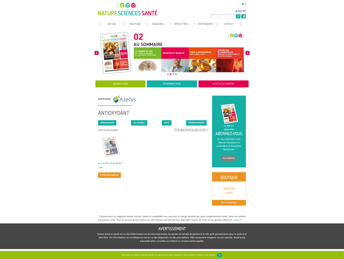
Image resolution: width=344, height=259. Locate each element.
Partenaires (205, 24)
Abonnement (107, 123)
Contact (229, 24)
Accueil (112, 24)
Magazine (158, 24)
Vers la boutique (229, 202)
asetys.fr (237, 220)
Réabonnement (196, 123)
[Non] (340, 255)
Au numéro (139, 123)
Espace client (242, 11)
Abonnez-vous (120, 83)
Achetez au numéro (223, 83)
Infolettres (181, 24)
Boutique (135, 24)
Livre (166, 123)
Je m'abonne (229, 158)
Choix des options (110, 175)
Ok (219, 255)
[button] (96, 53)
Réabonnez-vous (172, 83)
